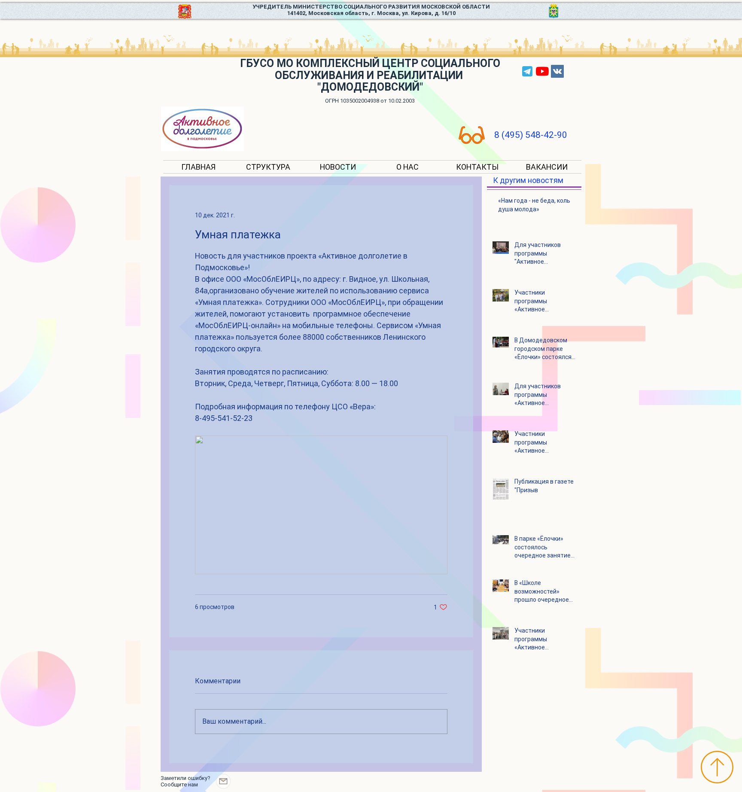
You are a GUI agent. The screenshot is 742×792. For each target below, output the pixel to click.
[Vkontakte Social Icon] (557, 71)
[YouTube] (542, 71)
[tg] (527, 71)
